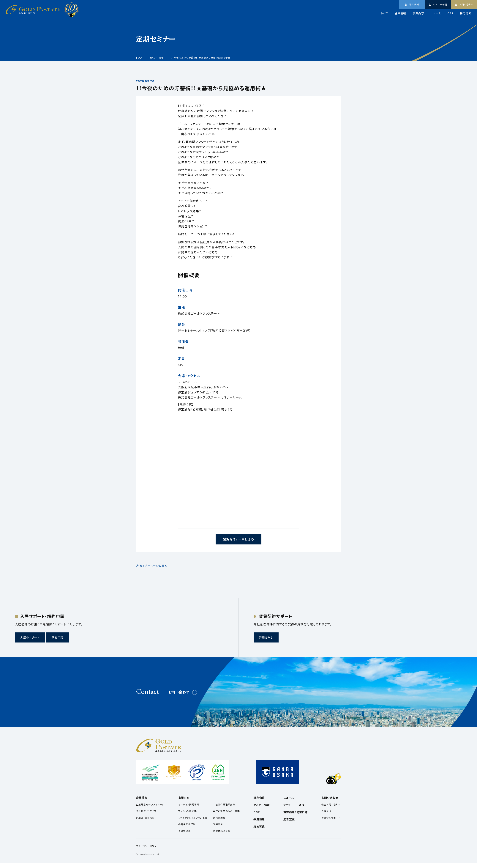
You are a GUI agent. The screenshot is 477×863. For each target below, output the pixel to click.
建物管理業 (219, 817)
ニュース (436, 13)
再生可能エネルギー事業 (226, 811)
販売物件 (259, 797)
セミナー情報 (261, 805)
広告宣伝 (289, 819)
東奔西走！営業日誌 (295, 812)
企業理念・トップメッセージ (150, 804)
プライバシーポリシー (147, 846)
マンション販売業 (187, 811)
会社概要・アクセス (146, 811)
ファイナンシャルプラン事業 (193, 817)
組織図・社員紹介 (145, 817)
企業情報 (400, 13)
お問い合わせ (178, 692)
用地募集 (259, 826)
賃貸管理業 (184, 830)
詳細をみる (266, 637)
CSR (451, 13)
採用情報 (465, 13)
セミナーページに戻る (153, 565)
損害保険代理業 (187, 824)
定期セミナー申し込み (238, 539)
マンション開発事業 (188, 804)
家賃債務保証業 (221, 830)
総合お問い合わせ (331, 804)
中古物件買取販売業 (224, 804)
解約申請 (57, 637)
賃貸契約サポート (330, 817)
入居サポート (328, 811)
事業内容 (418, 13)
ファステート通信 (293, 805)
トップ (384, 13)
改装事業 (218, 824)
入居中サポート (30, 637)
